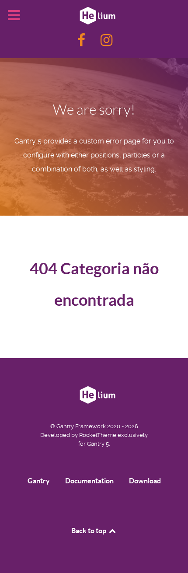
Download (145, 481)
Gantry (39, 481)
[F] (82, 42)
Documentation (89, 481)
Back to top (89, 531)
